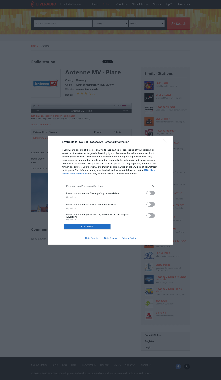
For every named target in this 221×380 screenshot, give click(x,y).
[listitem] (110, 186)
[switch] (150, 193)
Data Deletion (92, 238)
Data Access (110, 238)
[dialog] (110, 190)
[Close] (166, 142)
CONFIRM (87, 226)
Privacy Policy (129, 238)
